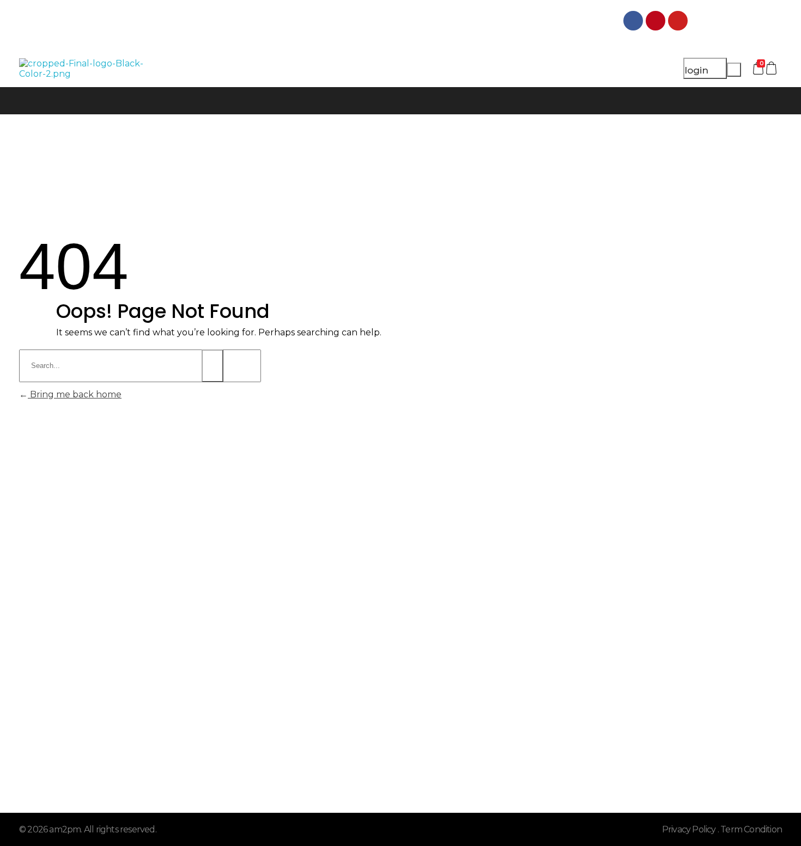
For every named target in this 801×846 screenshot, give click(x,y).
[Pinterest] (655, 20)
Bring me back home (75, 394)
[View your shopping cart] (772, 68)
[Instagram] (700, 20)
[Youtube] (678, 20)
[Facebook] (633, 20)
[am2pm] (88, 68)
